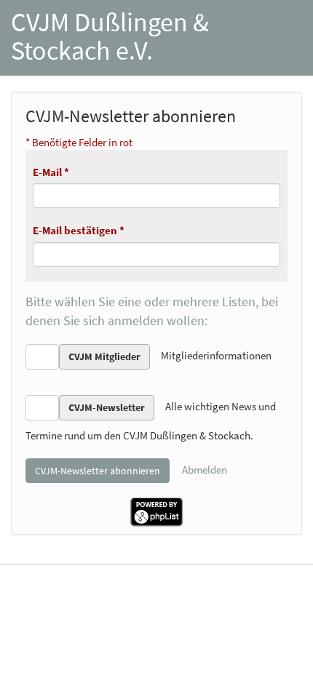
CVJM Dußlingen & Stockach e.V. (110, 37)
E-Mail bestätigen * (78, 230)
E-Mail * (51, 172)
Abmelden (204, 469)
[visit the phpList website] (156, 510)
